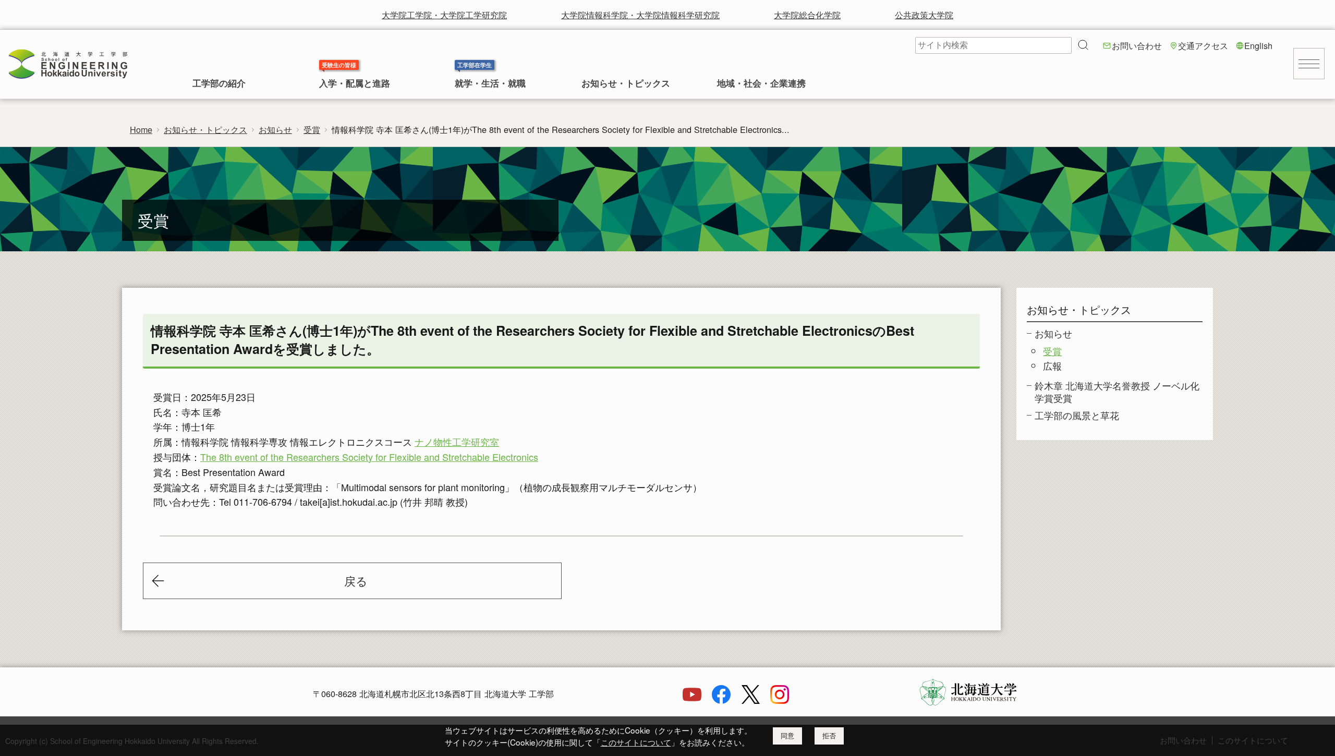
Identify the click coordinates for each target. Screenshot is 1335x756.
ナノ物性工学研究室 (457, 441)
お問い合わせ (1137, 45)
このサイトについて (636, 742)
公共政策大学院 (924, 14)
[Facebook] (721, 700)
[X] (750, 700)
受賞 (312, 129)
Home (141, 129)
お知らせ (275, 129)
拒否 (829, 736)
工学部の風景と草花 (1077, 415)
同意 (787, 736)
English (1258, 45)
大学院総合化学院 (807, 14)
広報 (1052, 365)
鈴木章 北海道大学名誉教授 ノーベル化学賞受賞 (1117, 391)
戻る (356, 580)
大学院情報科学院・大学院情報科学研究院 (640, 14)
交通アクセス (1203, 45)
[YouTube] (692, 700)
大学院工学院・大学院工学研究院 (444, 14)
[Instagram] (779, 700)
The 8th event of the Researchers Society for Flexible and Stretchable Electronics (369, 457)
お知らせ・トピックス (625, 84)
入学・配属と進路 (354, 84)
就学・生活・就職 (490, 84)
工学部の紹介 (219, 84)
